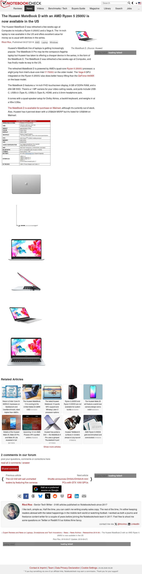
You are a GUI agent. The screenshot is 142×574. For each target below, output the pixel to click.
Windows (54, 42)
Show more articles (52, 446)
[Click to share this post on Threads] (33, 496)
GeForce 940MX (86, 75)
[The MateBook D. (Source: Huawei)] (86, 36)
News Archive (75, 532)
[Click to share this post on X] (47, 496)
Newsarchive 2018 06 (91, 532)
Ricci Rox (6, 42)
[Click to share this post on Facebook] (26, 496)
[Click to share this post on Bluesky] (40, 496)
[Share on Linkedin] (76, 496)
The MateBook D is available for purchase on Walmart (34, 107)
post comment (11, 468)
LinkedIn (134, 523)
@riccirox (122, 523)
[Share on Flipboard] (69, 496)
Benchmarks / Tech (57, 8)
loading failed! (101, 52)
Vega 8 (81, 72)
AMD (37, 42)
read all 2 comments (11, 462)
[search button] (129, 3)
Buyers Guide (78, 8)
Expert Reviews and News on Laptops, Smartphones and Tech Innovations (32, 532)
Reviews (17, 8)
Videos (40, 8)
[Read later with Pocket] (62, 496)
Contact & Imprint (38, 567)
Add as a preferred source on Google (50, 489)
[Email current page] (84, 496)
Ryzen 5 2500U (74, 68)
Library (107, 8)
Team (51, 567)
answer (26, 462)
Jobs (129, 8)
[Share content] (19, 496)
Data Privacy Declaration (67, 567)
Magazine (94, 8)
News (29, 8)
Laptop (45, 42)
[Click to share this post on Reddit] (55, 496)
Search (118, 8)
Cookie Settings (89, 567)
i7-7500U (49, 72)
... (139, 8)
